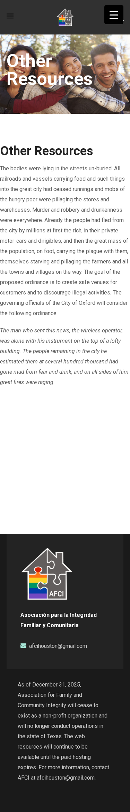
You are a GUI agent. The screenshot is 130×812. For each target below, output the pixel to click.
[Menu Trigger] (113, 14)
